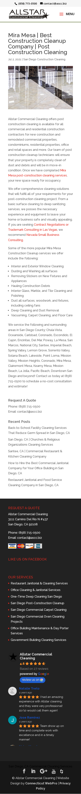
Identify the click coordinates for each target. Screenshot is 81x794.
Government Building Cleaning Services (38, 640)
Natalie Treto (29, 688)
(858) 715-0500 (29, 406)
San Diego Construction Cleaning (44, 59)
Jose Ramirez (29, 717)
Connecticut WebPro (41, 783)
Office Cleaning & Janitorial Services (35, 590)
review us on (30, 679)
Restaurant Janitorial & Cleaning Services (39, 583)
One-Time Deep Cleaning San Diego (36, 596)
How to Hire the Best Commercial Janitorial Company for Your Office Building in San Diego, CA (38, 468)
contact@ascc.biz (29, 411)
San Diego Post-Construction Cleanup (37, 603)
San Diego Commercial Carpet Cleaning (38, 610)
